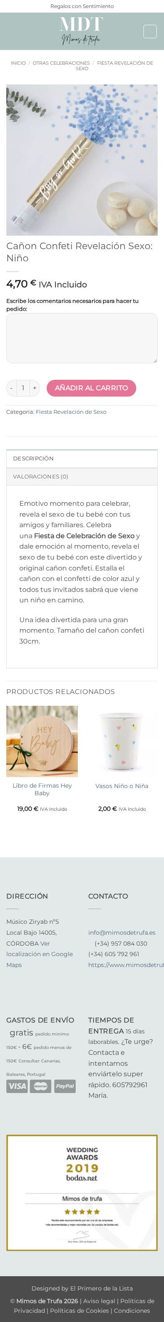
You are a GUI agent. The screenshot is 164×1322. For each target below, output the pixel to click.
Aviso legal (100, 1301)
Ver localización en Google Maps (39, 954)
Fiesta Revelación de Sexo (114, 65)
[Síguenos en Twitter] (32, 976)
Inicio (18, 63)
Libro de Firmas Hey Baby (42, 789)
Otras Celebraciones (61, 63)
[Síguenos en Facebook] (11, 976)
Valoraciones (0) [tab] (40, 476)
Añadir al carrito (91, 388)
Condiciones (132, 1310)
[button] (11, 31)
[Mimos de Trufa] (82, 31)
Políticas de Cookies (79, 1310)
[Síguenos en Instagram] (22, 976)
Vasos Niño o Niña (121, 786)
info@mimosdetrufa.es (122, 932)
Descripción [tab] (33, 458)
